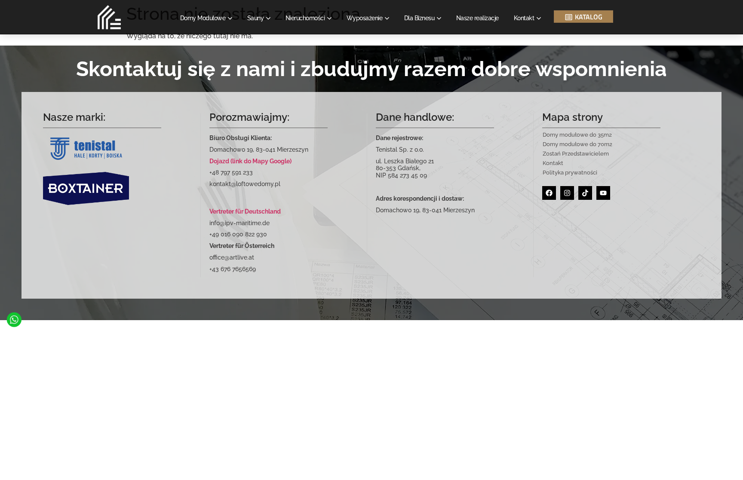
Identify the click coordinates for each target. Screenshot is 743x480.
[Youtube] (603, 193)
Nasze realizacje (477, 17)
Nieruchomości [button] (305, 17)
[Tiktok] (585, 193)
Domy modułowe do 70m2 (577, 144)
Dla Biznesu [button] (419, 17)
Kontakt (553, 163)
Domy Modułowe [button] (203, 17)
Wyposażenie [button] (365, 17)
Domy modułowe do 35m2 (577, 134)
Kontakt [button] (524, 17)
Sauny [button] (255, 17)
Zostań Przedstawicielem (576, 153)
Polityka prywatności (570, 172)
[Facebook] (549, 193)
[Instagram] (567, 193)
